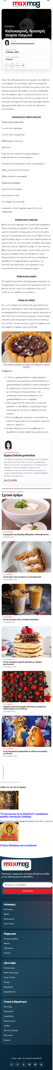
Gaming (7, 953)
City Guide (8, 1035)
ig (29, 1064)
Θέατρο (7, 943)
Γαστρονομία (9, 26)
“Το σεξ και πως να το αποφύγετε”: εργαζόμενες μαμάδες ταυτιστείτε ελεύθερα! (24, 815)
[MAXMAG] (26, 4)
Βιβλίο (6, 914)
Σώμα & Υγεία (9, 977)
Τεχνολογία (8, 1011)
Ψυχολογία (8, 987)
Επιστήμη (8, 1007)
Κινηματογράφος (11, 939)
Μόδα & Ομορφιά (11, 973)
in (17, 65)
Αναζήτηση (27, 891)
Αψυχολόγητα (9, 992)
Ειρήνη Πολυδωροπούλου (19, 455)
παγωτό (5, 105)
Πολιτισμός (8, 909)
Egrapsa (7, 1040)
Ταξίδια (7, 1026)
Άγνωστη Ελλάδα (11, 1030)
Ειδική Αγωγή (9, 1021)
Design (7, 982)
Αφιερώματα (9, 919)
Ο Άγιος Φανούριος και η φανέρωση (18, 845)
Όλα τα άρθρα (10, 480)
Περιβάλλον (9, 1016)
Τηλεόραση (8, 948)
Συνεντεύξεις (9, 924)
